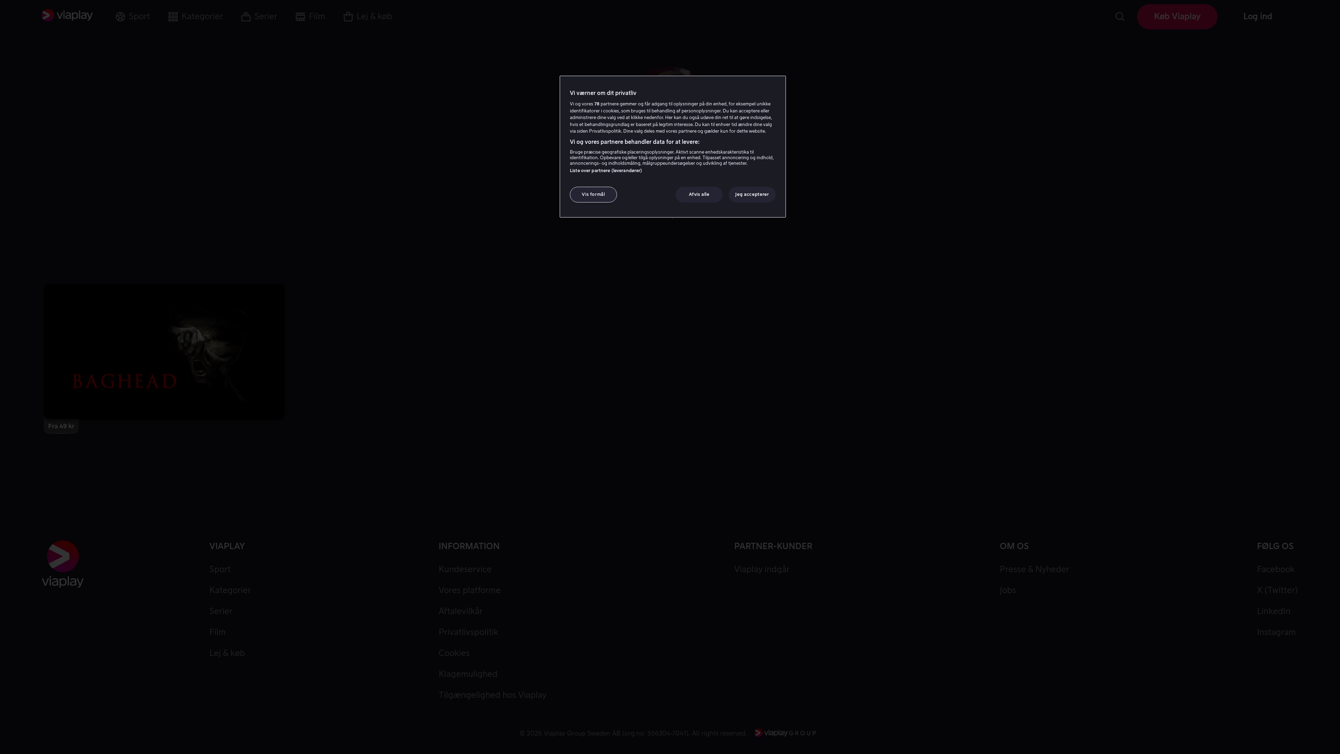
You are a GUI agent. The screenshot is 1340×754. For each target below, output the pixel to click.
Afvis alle (699, 194)
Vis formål (593, 194)
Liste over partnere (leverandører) (606, 170)
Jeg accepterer (752, 194)
